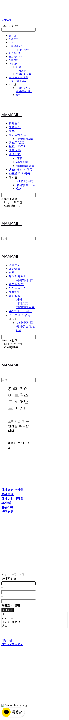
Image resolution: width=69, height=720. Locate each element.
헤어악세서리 (16, 46)
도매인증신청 (23, 87)
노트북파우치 (16, 56)
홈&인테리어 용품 (18, 77)
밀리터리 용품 (23, 74)
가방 (18, 67)
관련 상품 (7, 511)
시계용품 (21, 70)
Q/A (18, 94)
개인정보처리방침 (12, 644)
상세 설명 (7, 494)
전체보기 (13, 35)
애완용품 (13, 39)
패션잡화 (13, 63)
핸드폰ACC (14, 53)
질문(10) (7, 507)
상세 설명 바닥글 (12, 498)
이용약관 (6, 640)
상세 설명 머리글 (12, 489)
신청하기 (7, 610)
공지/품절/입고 (24, 91)
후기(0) (6, 502)
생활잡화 (13, 60)
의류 (11, 42)
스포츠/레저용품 (17, 81)
